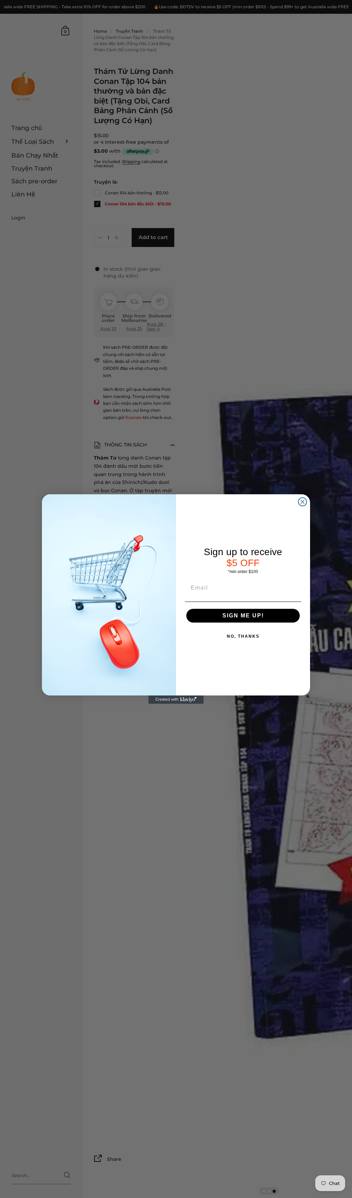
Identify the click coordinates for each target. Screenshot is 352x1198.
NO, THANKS (243, 636)
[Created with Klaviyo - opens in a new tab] (176, 699)
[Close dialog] (302, 502)
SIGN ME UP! (243, 615)
